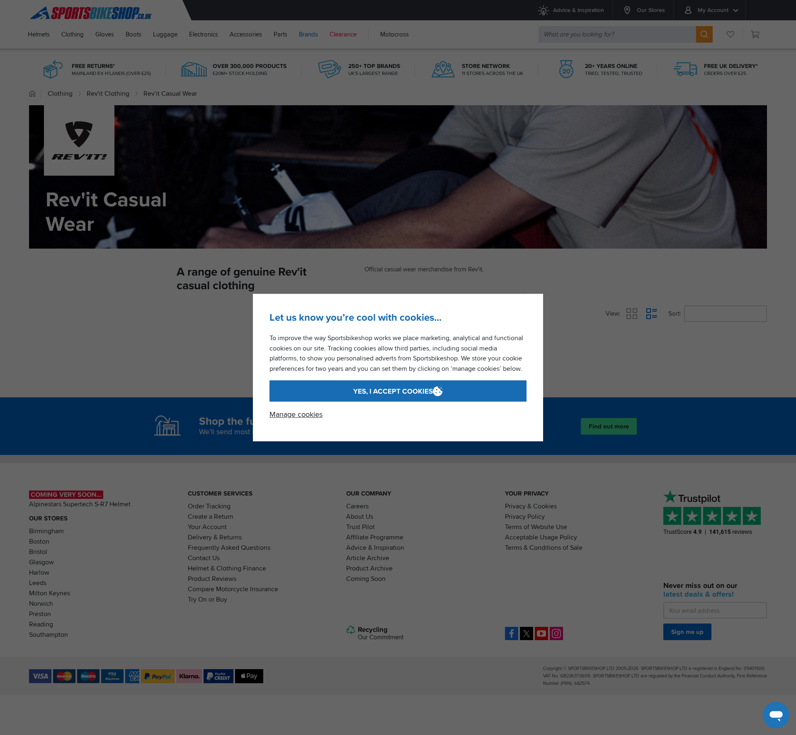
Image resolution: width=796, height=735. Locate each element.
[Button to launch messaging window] (776, 715)
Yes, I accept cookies (393, 391)
